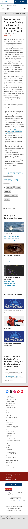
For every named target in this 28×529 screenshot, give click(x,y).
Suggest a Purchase (11, 407)
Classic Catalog (10, 467)
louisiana (17, 236)
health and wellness (9, 258)
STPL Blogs (5, 13)
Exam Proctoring (10, 401)
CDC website (17, 130)
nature (5, 238)
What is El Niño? (8, 234)
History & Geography (9, 236)
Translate (23, 500)
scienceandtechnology (9, 240)
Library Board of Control (12, 419)
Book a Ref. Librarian (11, 399)
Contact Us (8, 445)
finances (18, 187)
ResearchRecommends (11, 195)
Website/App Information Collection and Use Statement (15, 493)
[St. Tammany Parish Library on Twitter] (11, 391)
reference (17, 258)
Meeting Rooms (10, 405)
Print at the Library (10, 397)
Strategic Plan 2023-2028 (12, 426)
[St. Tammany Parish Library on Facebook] (7, 391)
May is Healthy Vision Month (12, 256)
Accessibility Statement (14, 508)
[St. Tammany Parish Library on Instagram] (14, 391)
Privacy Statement (17, 506)
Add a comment (10, 208)
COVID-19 (9, 187)
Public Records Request (12, 438)
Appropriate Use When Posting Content (13, 376)
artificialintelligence (9, 281)
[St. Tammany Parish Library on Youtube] (18, 391)
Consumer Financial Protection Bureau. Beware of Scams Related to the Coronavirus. (14, 174)
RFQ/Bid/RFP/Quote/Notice (13, 440)
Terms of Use (8, 506)
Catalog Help (9, 449)
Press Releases (10, 431)
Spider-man (7, 328)
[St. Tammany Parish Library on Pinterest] (22, 391)
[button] (2, 2)
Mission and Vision (10, 421)
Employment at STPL (11, 428)
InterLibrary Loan (10, 409)
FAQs (7, 447)
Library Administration (11, 417)
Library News (9, 429)
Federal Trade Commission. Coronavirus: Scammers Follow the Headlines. (13, 181)
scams (7, 199)
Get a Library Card (10, 403)
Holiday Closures (10, 437)
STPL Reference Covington (17, 13)
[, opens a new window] (8, 490)
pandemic (7, 191)
